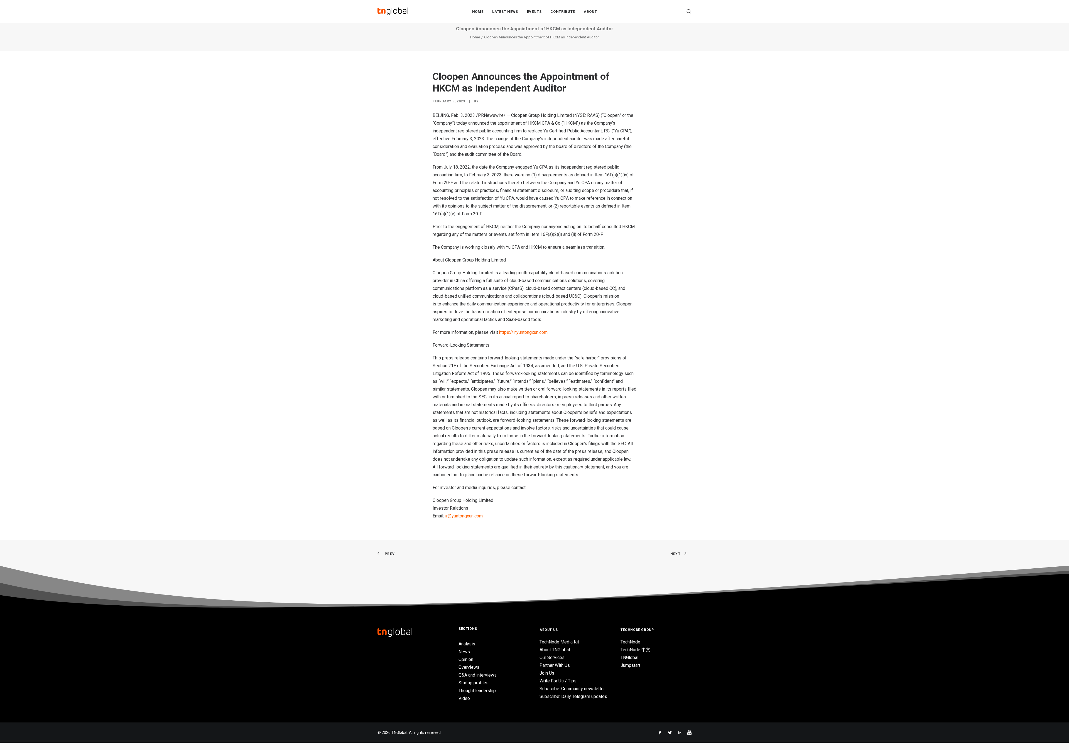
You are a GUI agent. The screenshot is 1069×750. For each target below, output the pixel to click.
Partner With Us (555, 665)
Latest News (505, 11)
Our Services (552, 657)
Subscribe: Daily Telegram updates (573, 696)
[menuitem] (477, 11)
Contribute (562, 11)
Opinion (466, 659)
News (464, 651)
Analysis (467, 644)
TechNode (630, 642)
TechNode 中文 (635, 649)
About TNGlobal (555, 649)
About (590, 11)
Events (534, 11)
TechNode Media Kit (559, 642)
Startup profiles (474, 682)
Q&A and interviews (478, 675)
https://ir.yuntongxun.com (523, 332)
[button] (689, 11)
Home (478, 11)
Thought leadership (477, 690)
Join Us (547, 673)
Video (464, 698)
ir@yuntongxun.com (464, 516)
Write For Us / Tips (558, 681)
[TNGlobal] (392, 11)
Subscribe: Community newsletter (572, 688)
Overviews (469, 667)
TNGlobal (629, 657)
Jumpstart (630, 665)
